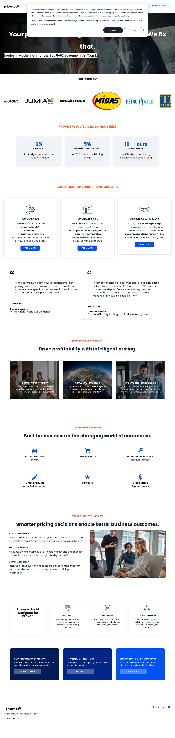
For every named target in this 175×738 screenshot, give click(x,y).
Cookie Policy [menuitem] (23, 714)
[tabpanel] (19, 101)
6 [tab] (86, 121)
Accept (113, 30)
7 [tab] (89, 121)
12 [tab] (105, 121)
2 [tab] (73, 121)
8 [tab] (92, 121)
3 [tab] (76, 121)
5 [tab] (83, 121)
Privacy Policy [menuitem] (10, 714)
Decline (134, 30)
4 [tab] (80, 121)
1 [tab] (70, 121)
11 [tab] (102, 121)
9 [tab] (96, 121)
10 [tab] (99, 121)
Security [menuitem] (34, 714)
